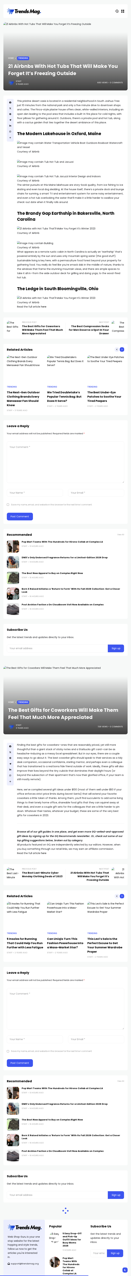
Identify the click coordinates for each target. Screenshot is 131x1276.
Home (11, 58)
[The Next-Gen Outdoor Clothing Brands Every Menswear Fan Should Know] (25, 369)
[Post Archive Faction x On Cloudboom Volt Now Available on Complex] (13, 609)
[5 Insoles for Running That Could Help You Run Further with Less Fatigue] (25, 915)
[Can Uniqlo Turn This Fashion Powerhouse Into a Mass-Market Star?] (65, 915)
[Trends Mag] (24, 11)
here (43, 306)
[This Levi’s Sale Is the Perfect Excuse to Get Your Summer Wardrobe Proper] (105, 915)
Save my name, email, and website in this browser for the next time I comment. (51, 504)
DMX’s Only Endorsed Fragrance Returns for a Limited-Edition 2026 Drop (65, 557)
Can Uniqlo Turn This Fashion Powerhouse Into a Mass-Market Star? (65, 943)
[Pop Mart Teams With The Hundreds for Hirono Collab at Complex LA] (13, 546)
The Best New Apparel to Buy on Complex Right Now (52, 573)
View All (120, 534)
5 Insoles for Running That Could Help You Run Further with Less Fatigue (25, 943)
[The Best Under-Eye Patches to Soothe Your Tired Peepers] (105, 369)
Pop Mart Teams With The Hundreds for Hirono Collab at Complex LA (62, 541)
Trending (23, 58)
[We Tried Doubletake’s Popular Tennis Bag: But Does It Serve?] (65, 369)
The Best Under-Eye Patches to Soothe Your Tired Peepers (104, 396)
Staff (18, 81)
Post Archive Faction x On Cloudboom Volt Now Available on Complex (63, 604)
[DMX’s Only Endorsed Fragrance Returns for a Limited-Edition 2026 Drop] (13, 562)
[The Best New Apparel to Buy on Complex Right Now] (13, 578)
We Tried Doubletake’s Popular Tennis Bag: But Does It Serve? (64, 396)
